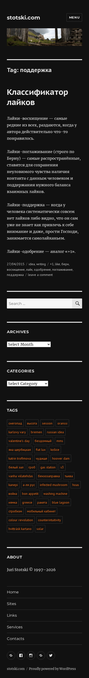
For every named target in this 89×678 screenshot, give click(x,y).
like (57, 264)
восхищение (16, 269)
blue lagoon (60, 502)
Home (13, 592)
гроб (31, 467)
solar (40, 529)
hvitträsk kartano (20, 529)
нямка (13, 502)
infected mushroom (53, 485)
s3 (62, 467)
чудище (41, 458)
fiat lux (41, 449)
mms (59, 441)
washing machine (55, 493)
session (47, 423)
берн (65, 264)
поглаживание (62, 269)
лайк (29, 269)
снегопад (15, 423)
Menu (74, 17)
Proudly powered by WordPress (52, 669)
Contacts (15, 638)
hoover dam (61, 458)
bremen (36, 432)
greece (27, 502)
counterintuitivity (49, 520)
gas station (48, 467)
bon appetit (30, 493)
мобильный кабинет (41, 511)
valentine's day (19, 441)
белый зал (16, 467)
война (13, 493)
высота (32, 423)
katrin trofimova (20, 458)
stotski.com (23, 17)
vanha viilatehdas (21, 476)
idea (32, 264)
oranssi (62, 423)
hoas (75, 485)
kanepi (13, 485)
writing (41, 264)
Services (15, 627)
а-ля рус (29, 485)
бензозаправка (49, 476)
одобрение (42, 269)
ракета (42, 502)
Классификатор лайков (37, 97)
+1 (52, 264)
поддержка (15, 275)
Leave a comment (40, 275)
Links (12, 615)
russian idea (55, 432)
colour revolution (21, 520)
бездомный (43, 441)
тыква (69, 476)
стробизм (15, 511)
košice (55, 449)
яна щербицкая (20, 449)
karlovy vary (17, 432)
